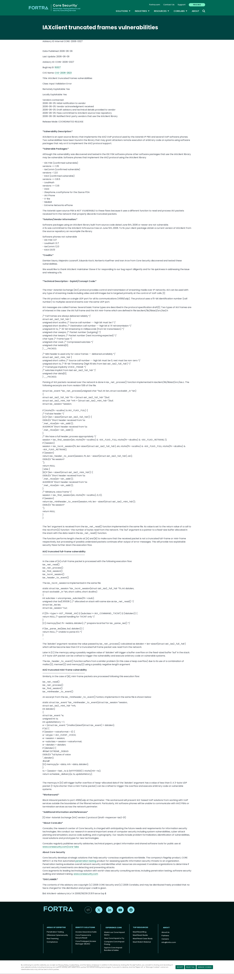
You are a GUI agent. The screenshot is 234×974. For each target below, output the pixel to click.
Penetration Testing (55, 932)
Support (182, 4)
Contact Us (168, 4)
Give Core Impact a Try (114, 938)
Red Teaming (52, 938)
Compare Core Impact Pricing (114, 943)
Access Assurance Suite (86, 932)
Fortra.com (154, 4)
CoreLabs (180, 11)
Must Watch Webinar (142, 942)
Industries (142, 11)
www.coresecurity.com (86, 873)
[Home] (54, 7)
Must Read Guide (140, 935)
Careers (165, 939)
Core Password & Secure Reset (83, 936)
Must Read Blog (139, 932)
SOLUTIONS (123, 11)
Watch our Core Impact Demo (114, 933)
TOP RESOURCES (140, 927)
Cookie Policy (74, 965)
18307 (58, 67)
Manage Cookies (205, 967)
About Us (165, 932)
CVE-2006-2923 (63, 72)
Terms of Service (92, 965)
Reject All (190, 967)
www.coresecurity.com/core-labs (61, 846)
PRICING (197, 5)
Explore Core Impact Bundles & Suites (113, 949)
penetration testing (85, 860)
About (195, 11)
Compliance (52, 942)
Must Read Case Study (142, 938)
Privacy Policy (63, 965)
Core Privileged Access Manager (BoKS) (85, 942)
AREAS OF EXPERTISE (56, 927)
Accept (180, 967)
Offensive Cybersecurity (57, 935)
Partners (165, 935)
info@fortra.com (169, 942)
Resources (161, 11)
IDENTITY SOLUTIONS (85, 927)
